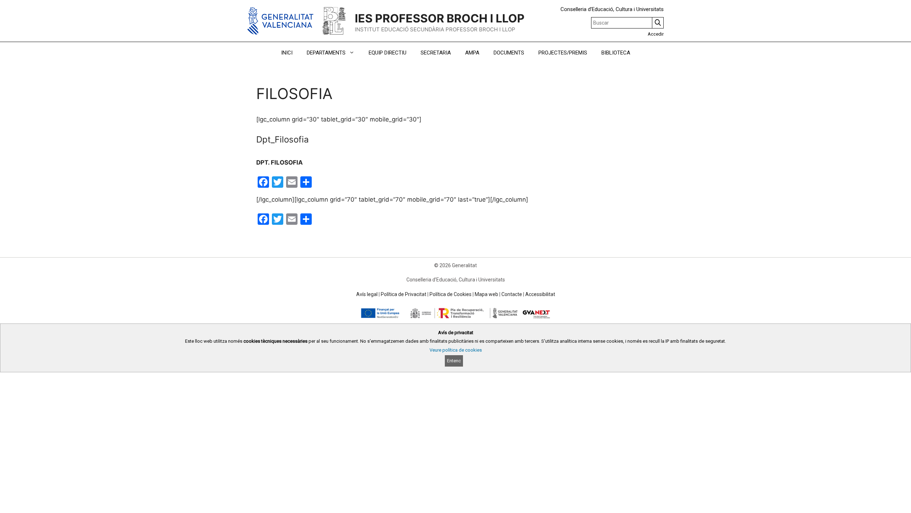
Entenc (454, 360)
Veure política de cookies (456, 350)
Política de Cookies (451, 294)
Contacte (511, 294)
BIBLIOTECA (615, 53)
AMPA (472, 53)
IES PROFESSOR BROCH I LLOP (440, 18)
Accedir (656, 34)
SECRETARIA (436, 53)
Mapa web (486, 294)
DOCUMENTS (509, 53)
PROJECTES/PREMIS (562, 53)
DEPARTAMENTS (326, 53)
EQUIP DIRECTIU (387, 53)
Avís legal (367, 294)
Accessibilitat (540, 294)
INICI (287, 53)
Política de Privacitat (403, 294)
